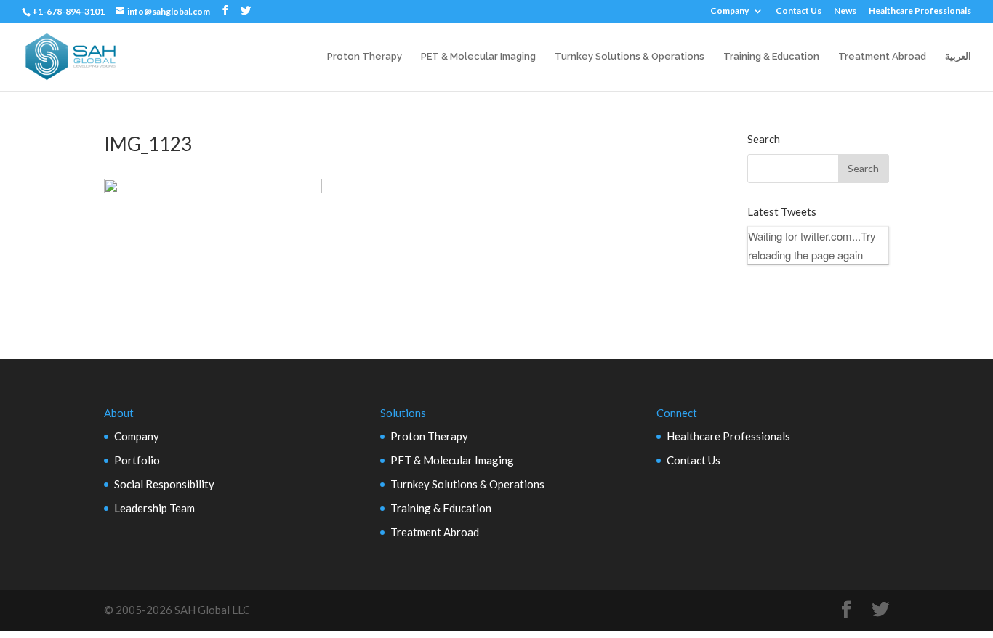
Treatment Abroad (882, 57)
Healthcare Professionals (920, 11)
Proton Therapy (364, 57)
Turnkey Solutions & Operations (629, 57)
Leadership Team (154, 507)
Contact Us (798, 11)
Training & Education (771, 57)
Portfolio (137, 460)
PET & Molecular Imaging (478, 57)
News (845, 11)
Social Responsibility (164, 483)
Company (729, 11)
